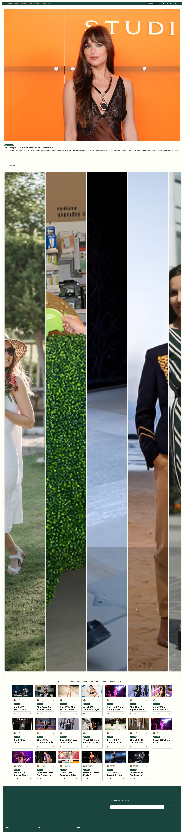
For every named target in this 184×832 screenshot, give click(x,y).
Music (97, 681)
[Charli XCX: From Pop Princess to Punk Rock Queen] (45, 757)
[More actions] (30, 700)
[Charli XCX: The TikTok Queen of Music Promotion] (68, 691)
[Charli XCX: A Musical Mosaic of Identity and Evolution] (68, 790)
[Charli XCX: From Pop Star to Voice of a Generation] (92, 724)
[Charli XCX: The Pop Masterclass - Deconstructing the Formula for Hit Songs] (92, 790)
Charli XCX (16, 704)
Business (103, 681)
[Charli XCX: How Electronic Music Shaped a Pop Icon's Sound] (115, 790)
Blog (66, 681)
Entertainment (112, 681)
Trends (78, 681)
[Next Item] (178, 75)
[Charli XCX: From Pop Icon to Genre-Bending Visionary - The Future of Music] (45, 790)
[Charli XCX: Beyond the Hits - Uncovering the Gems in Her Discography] (115, 757)
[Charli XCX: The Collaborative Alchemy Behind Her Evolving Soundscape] (92, 822)
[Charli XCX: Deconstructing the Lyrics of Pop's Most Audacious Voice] (161, 822)
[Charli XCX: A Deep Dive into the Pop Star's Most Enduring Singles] (22, 822)
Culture (91, 681)
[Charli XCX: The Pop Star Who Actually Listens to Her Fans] (138, 724)
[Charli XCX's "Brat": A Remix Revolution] (22, 691)
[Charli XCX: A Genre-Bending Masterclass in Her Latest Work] (115, 724)
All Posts (60, 681)
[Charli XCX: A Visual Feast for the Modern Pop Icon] (161, 691)
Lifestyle (72, 681)
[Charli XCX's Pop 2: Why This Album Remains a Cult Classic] (138, 790)
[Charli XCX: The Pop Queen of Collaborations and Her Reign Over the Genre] (138, 757)
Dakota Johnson (9, 145)
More (119, 681)
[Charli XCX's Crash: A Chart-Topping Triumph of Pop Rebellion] (22, 757)
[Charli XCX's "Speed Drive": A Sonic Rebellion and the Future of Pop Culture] (161, 757)
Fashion (85, 681)
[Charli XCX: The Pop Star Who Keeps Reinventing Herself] (68, 822)
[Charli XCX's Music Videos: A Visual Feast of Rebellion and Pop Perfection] (138, 822)
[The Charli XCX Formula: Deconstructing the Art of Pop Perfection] (22, 790)
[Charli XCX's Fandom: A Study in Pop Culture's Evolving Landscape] (45, 724)
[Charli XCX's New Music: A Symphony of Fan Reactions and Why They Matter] (92, 757)
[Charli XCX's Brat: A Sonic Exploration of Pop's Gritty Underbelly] (161, 724)
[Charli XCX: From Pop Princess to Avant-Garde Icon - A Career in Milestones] (138, 691)
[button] (175, 3)
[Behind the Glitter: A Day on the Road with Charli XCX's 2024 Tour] (161, 790)
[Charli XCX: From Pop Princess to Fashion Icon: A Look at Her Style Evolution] (45, 822)
